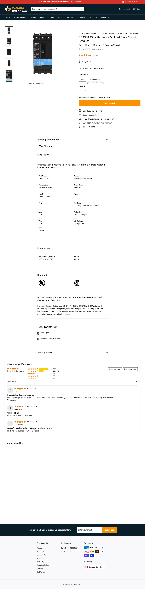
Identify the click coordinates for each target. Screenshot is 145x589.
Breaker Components (38, 17)
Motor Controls (56, 17)
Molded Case (79, 178)
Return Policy (42, 558)
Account (40, 548)
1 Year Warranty (45, 146)
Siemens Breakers (46, 187)
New (82, 79)
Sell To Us (41, 572)
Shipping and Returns (48, 139)
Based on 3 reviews (15, 371)
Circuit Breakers (20, 17)
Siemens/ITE (84, 49)
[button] (84, 55)
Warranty (40, 562)
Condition (83, 74)
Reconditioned (94, 80)
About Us (93, 17)
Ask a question (45, 352)
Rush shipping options (87, 97)
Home (81, 33)
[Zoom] (43, 54)
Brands (7, 17)
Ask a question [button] (130, 369)
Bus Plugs (82, 17)
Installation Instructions (50, 339)
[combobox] (57, 9)
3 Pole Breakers (91, 33)
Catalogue (44, 333)
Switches (70, 17)
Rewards (40, 569)
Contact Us (105, 17)
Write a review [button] (115, 369)
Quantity (82, 86)
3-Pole (89, 178)
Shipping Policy (43, 565)
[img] (20, 389)
